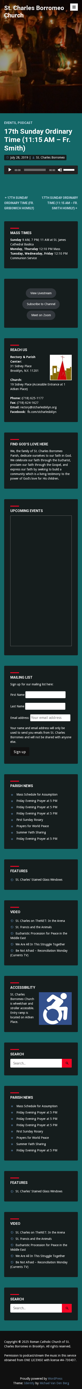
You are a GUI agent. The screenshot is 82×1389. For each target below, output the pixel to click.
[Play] (10, 170)
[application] (41, 170)
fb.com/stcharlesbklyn (41, 412)
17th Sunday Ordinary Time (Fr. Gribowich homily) (19, 203)
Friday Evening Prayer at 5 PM (36, 801)
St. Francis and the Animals (34, 927)
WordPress (55, 1378)
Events (10, 123)
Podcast (25, 123)
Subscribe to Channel (41, 304)
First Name (17, 694)
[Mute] (60, 170)
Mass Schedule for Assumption (37, 794)
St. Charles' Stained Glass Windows (39, 879)
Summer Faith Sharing (31, 832)
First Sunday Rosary (29, 819)
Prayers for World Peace (32, 826)
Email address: (20, 718)
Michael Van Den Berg (54, 1383)
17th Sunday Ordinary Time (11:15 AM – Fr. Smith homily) (60, 203)
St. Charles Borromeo (50, 157)
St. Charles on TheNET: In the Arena (40, 921)
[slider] (69, 169)
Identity (29, 1383)
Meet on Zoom (41, 315)
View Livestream (41, 293)
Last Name (17, 706)
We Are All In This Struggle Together (40, 944)
